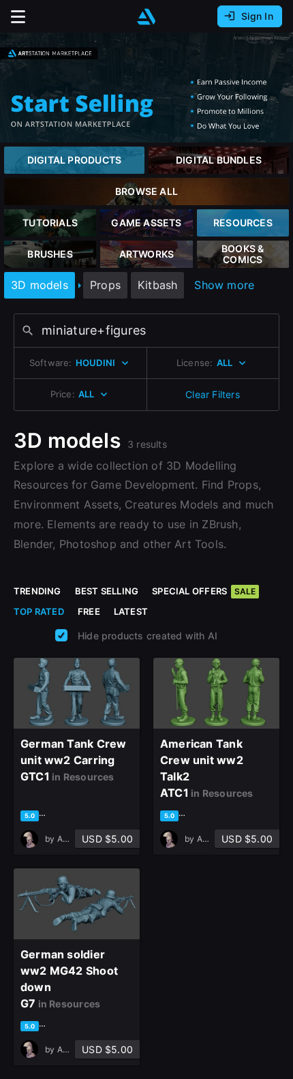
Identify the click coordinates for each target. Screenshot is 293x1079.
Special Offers (204, 591)
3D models (39, 285)
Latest (131, 611)
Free (89, 611)
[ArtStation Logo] (146, 16)
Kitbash (157, 285)
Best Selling (107, 591)
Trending (37, 591)
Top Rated (39, 611)
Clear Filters (212, 394)
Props (105, 285)
